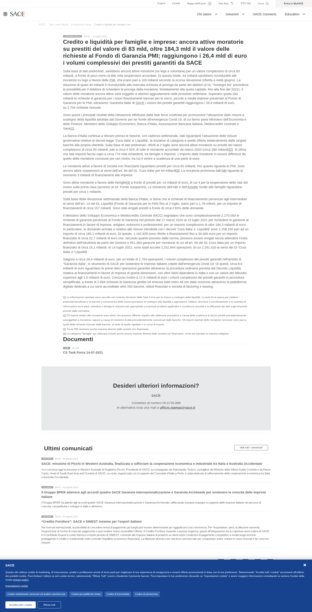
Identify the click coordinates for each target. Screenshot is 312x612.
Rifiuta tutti (49, 604)
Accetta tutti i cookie (20, 604)
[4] (128, 182)
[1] (72, 128)
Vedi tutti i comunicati (251, 447)
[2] (231, 149)
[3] (177, 170)
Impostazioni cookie (16, 585)
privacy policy (21, 579)
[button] (216, 14)
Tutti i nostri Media (58, 24)
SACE (42, 24)
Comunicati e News (81, 24)
